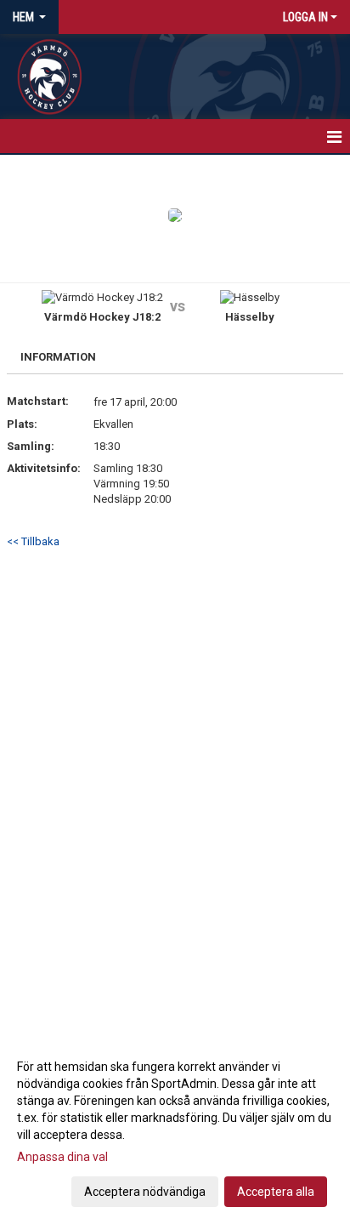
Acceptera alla (275, 1191)
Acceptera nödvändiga (145, 1191)
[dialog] (175, 1128)
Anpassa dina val (62, 1157)
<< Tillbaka (33, 541)
